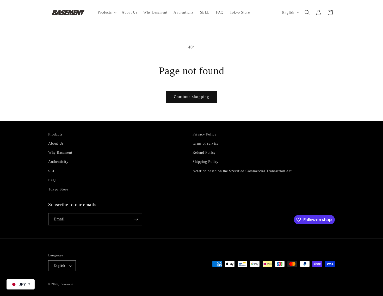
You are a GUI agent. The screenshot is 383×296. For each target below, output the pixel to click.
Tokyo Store (58, 189)
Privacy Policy (204, 134)
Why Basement (60, 153)
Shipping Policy (206, 162)
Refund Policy (204, 153)
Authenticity (58, 162)
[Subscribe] (136, 219)
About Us (56, 143)
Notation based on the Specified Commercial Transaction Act (242, 171)
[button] (107, 12)
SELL (53, 171)
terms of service (206, 143)
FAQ (52, 180)
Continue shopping (191, 97)
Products (55, 134)
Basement (66, 284)
